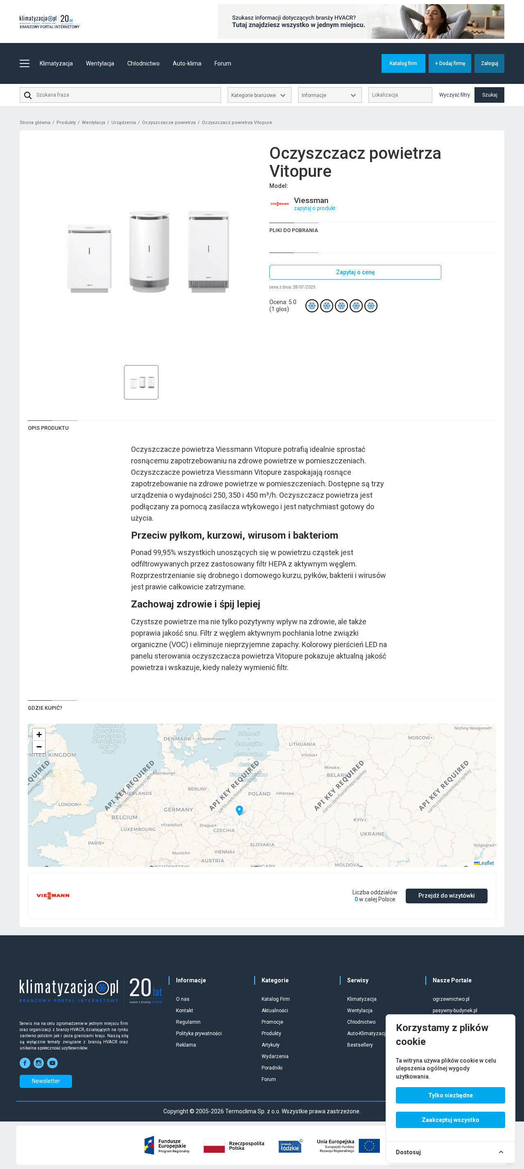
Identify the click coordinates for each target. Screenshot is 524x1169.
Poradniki (272, 1068)
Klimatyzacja (362, 999)
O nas (183, 999)
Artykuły (271, 1045)
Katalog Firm (276, 999)
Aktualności (275, 1010)
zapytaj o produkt (314, 208)
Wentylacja (93, 122)
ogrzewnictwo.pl (451, 999)
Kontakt (184, 1010)
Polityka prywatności (199, 1033)
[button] (239, 811)
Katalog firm (403, 63)
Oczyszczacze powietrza (169, 122)
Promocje (272, 1022)
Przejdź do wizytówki (446, 895)
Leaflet (486, 863)
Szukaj (489, 95)
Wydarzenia (275, 1056)
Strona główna (35, 122)
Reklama (186, 1045)
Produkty (66, 122)
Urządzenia (123, 122)
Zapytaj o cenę (355, 272)
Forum (223, 63)
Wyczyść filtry (454, 95)
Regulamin (188, 1022)
